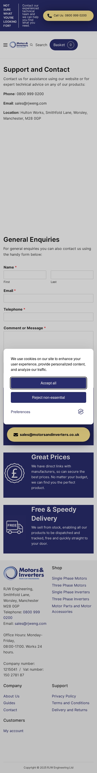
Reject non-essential (48, 397)
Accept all (48, 382)
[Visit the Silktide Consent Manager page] (80, 411)
